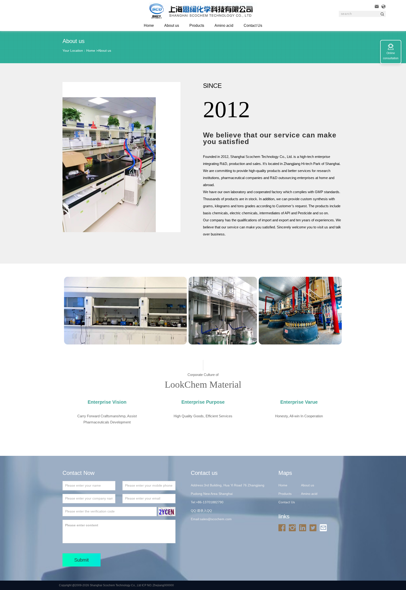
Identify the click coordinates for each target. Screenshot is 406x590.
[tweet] (314, 527)
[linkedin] (303, 527)
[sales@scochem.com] (324, 527)
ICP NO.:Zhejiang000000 (158, 585)
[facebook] (283, 527)
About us (171, 25)
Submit (81, 560)
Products (196, 25)
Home (90, 50)
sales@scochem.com (216, 519)
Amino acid (224, 25)
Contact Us (253, 25)
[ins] (293, 527)
